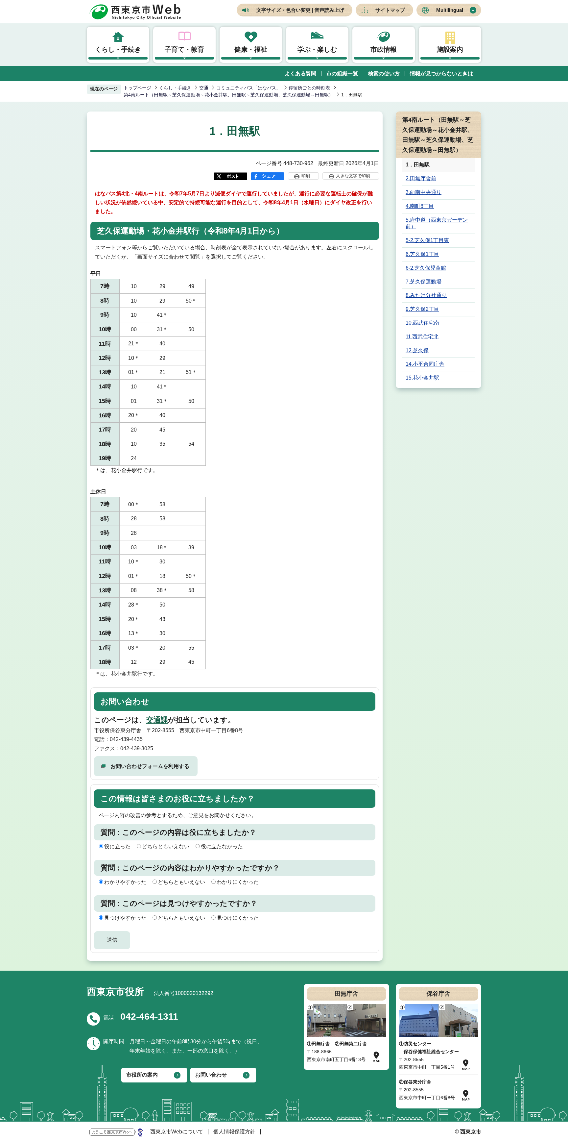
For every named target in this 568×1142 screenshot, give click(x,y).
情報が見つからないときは (441, 73)
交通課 (157, 720)
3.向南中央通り (423, 192)
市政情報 (383, 49)
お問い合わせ (211, 1075)
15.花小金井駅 (422, 378)
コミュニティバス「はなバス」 (248, 87)
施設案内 (450, 49)
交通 (203, 87)
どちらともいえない (165, 846)
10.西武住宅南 (422, 323)
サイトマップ (390, 10)
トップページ (137, 87)
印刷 (305, 175)
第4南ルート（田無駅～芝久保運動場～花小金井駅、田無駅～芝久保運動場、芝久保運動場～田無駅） (228, 94)
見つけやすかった (125, 918)
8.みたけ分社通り (426, 295)
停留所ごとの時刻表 (309, 87)
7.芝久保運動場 (423, 282)
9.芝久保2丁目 (422, 309)
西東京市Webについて (176, 1131)
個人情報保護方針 (234, 1131)
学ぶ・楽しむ (317, 49)
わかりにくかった (238, 882)
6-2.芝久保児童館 (426, 268)
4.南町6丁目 (420, 206)
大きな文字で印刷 (353, 175)
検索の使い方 (384, 73)
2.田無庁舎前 (421, 178)
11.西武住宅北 (422, 336)
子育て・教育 (184, 49)
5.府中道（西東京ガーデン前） (437, 223)
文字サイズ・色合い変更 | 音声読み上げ (300, 10)
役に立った (117, 846)
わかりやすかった (125, 882)
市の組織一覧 (342, 73)
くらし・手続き (118, 49)
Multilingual (449, 10)
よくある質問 (300, 73)
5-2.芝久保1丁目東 (427, 240)
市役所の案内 (142, 1075)
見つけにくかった (238, 918)
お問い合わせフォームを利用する (149, 766)
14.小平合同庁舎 (425, 364)
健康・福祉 (250, 49)
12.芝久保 (417, 350)
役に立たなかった (222, 846)
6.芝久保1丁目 (422, 254)
